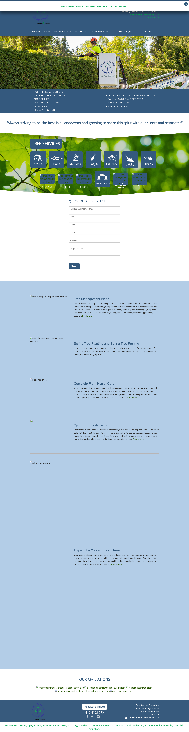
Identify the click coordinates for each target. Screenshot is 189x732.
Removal (148, 164)
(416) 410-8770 (152, 17)
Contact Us (145, 31)
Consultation (102, 183)
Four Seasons (39, 31)
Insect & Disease (93, 165)
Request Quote (126, 31)
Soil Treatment (130, 165)
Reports (84, 187)
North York (125, 725)
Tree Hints (81, 31)
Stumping (47, 187)
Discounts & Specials (102, 31)
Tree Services (61, 31)
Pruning (38, 164)
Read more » (88, 316)
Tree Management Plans (121, 185)
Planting (65, 187)
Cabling (56, 164)
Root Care (111, 164)
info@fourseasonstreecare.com (143, 14)
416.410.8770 (94, 712)
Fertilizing (75, 164)
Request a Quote (94, 706)
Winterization (139, 185)
